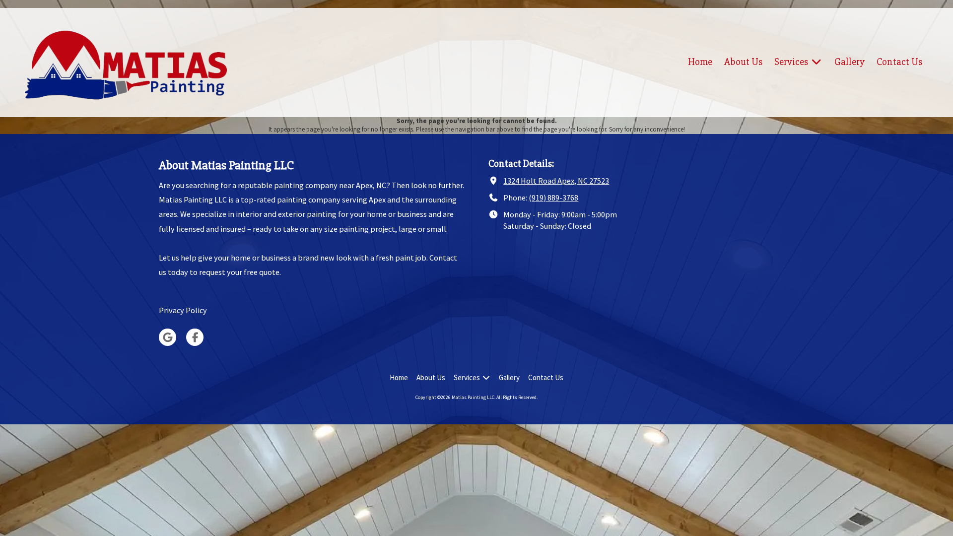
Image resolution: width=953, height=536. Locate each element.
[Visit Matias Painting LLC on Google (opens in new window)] (167, 337)
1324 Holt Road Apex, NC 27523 (556, 181)
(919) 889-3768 (553, 197)
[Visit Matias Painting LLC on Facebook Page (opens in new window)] (195, 337)
